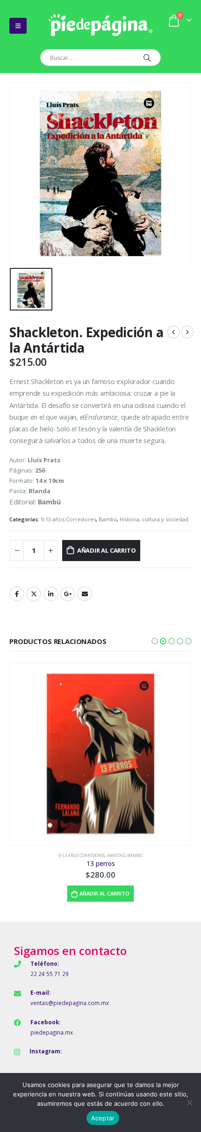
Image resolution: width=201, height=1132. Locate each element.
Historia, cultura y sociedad (154, 519)
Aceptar (103, 1118)
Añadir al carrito (106, 550)
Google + (67, 593)
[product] (100, 754)
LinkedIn (50, 593)
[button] (155, 641)
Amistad (116, 855)
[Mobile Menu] (18, 26)
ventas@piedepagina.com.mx (69, 1002)
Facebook (16, 593)
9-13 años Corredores (68, 519)
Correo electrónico (84, 593)
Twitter (33, 593)
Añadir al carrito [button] (104, 893)
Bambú (108, 519)
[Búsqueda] (147, 58)
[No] (189, 1102)
